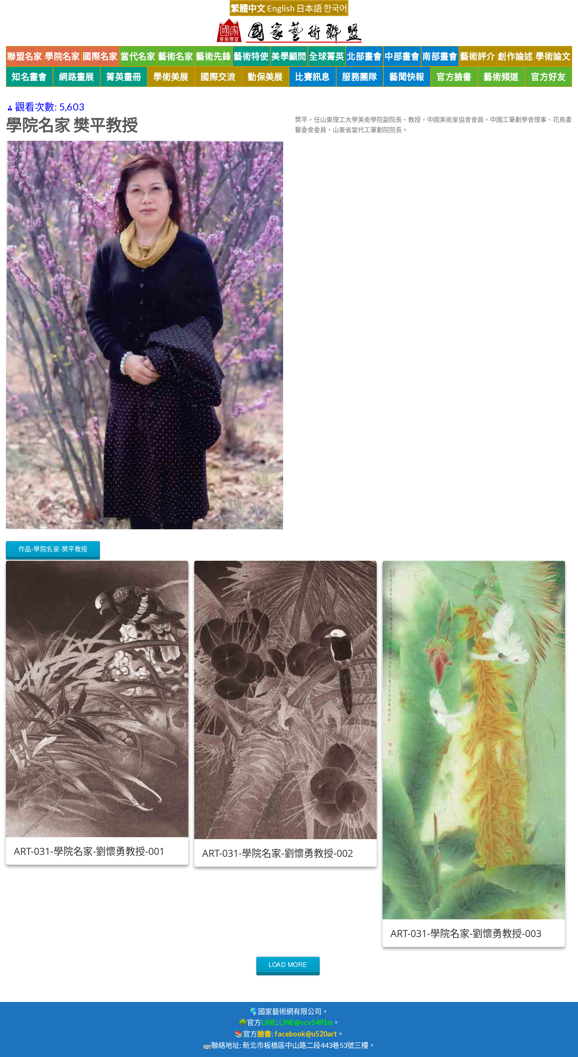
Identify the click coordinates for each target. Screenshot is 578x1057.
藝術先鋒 (213, 56)
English (281, 8)
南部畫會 (440, 56)
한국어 (335, 8)
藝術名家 (175, 56)
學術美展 (171, 77)
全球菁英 (326, 56)
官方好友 (548, 77)
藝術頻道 (501, 77)
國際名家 (100, 56)
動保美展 (265, 77)
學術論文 (553, 56)
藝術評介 (477, 56)
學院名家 (62, 56)
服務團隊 (359, 77)
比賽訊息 (312, 77)
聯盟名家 (24, 56)
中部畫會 (402, 56)
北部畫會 (364, 56)
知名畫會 (29, 77)
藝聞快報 (407, 77)
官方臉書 (454, 77)
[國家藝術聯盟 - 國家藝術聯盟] (289, 31)
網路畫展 (76, 77)
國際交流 (218, 77)
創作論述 (515, 56)
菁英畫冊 (124, 77)
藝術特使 (251, 56)
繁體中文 (248, 8)
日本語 (309, 8)
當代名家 (138, 56)
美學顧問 (289, 56)
